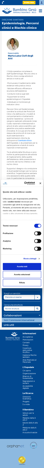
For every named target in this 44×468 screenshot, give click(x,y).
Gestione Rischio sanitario (30, 356)
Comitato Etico (25, 140)
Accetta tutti (22, 266)
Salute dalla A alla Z (30, 424)
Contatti (26, 342)
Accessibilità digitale (28, 387)
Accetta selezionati (22, 274)
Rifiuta (22, 283)
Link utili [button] (9, 324)
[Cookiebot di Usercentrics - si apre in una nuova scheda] (26, 183)
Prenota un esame (13, 297)
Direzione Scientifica (27, 398)
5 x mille (26, 404)
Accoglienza (28, 337)
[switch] (37, 233)
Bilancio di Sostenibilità (28, 377)
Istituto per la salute (28, 414)
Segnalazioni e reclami (29, 382)
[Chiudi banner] (40, 183)
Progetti (26, 401)
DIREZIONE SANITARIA (13, 19)
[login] (41, 2)
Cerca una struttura (13, 305)
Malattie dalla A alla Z (29, 419)
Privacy (25, 345)
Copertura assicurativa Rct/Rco (27, 350)
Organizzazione (29, 373)
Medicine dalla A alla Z (29, 429)
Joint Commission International (19, 320)
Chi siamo (27, 371)
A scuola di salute (30, 432)
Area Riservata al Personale (29, 361)
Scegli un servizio (12, 293)
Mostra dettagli (30, 259)
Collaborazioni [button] (13, 315)
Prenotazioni (28, 340)
